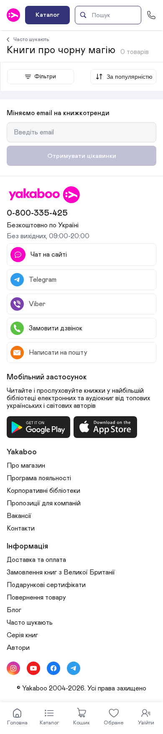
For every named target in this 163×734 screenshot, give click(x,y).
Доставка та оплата (36, 559)
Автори (18, 647)
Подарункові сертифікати (46, 585)
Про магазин (26, 465)
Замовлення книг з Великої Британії (61, 572)
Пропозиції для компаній (44, 503)
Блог (14, 610)
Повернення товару (36, 597)
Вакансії (19, 516)
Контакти (21, 528)
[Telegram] (73, 668)
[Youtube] (33, 668)
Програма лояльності (39, 478)
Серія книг (22, 635)
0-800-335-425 (37, 213)
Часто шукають (31, 39)
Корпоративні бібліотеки (43, 490)
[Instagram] (13, 668)
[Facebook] (53, 668)
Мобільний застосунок (47, 377)
